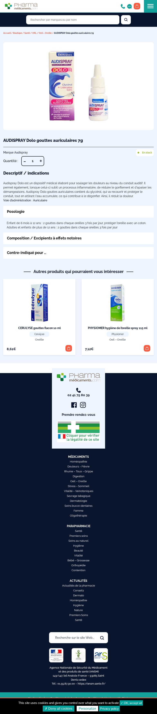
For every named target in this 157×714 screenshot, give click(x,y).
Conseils (78, 590)
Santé (27, 33)
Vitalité (78, 555)
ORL (34, 33)
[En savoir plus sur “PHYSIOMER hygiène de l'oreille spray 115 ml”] (147, 348)
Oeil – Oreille (45, 33)
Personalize (87, 708)
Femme (78, 510)
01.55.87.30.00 (66, 683)
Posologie (16, 211)
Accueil (7, 33)
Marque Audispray (15, 152)
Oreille (39, 339)
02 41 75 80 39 (78, 395)
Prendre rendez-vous (78, 415)
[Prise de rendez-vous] (129, 6)
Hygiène (78, 545)
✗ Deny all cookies (58, 708)
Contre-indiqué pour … (26, 252)
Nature (78, 610)
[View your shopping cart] (137, 6)
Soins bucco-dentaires (78, 505)
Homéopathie (78, 461)
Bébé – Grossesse (78, 560)
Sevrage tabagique (78, 495)
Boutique (17, 33)
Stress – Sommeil (78, 486)
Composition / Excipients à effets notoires (44, 238)
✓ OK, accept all (131, 703)
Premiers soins (79, 535)
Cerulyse (39, 334)
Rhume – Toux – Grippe (78, 471)
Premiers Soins (78, 615)
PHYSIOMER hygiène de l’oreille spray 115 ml (117, 328)
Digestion (78, 476)
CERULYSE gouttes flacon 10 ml (39, 328)
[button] (68, 348)
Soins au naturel (78, 540)
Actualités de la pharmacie (78, 585)
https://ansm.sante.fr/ (91, 683)
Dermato (78, 595)
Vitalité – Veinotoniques (78, 491)
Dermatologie (78, 500)
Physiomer (118, 334)
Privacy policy (109, 708)
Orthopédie (78, 565)
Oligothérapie (78, 515)
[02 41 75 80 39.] (123, 6)
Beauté (78, 550)
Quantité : (10, 161)
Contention (78, 570)
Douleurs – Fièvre (78, 466)
